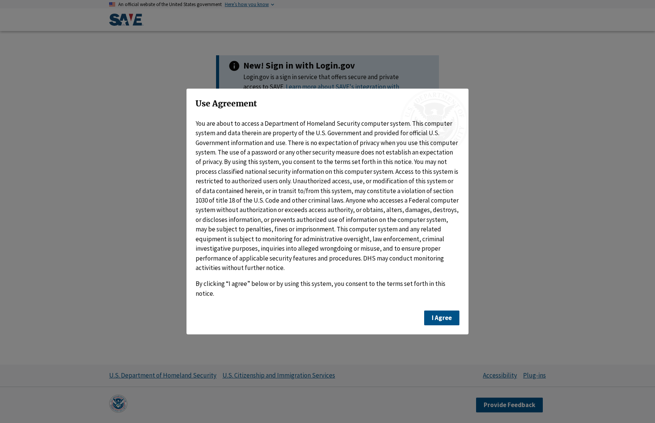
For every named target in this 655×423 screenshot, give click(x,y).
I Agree (442, 318)
